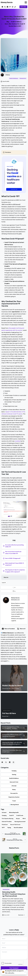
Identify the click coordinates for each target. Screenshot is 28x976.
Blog (8, 21)
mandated (17, 441)
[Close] (25, 972)
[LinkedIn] (7, 6)
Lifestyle (14, 785)
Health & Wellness (16, 21)
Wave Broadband (18, 827)
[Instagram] (12, 6)
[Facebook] (2, 6)
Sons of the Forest (15, 824)
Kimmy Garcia (6, 2)
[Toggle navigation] (25, 2)
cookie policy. (10, 973)
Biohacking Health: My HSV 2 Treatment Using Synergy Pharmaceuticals (13, 894)
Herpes (18, 818)
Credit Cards (19, 815)
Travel (14, 801)
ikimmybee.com (15, 599)
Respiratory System (14, 797)
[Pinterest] (10, 6)
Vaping (9, 827)
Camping (14, 770)
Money (14, 789)
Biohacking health (14, 812)
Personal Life (14, 793)
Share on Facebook (9, 628)
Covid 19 (4, 582)
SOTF (3, 827)
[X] (5, 6)
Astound (4, 812)
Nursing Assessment (20, 821)
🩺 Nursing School (14, 804)
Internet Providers (7, 821)
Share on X (22, 628)
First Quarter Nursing (7, 818)
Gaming (14, 774)
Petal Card (4, 824)
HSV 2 (24, 818)
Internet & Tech (14, 782)
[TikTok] (15, 6)
